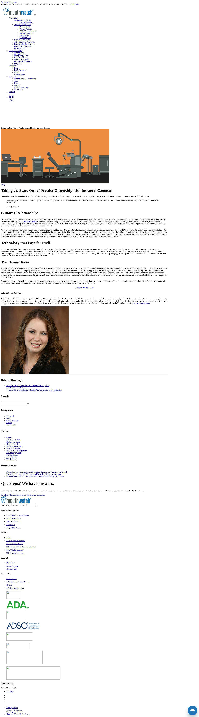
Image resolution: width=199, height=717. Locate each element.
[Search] (28, 403)
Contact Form (11, 579)
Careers (17, 85)
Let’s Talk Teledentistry (23, 46)
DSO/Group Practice (14, 446)
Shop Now (75, 4)
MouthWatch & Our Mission (25, 79)
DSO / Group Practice (28, 31)
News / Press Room (21, 87)
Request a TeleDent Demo (24, 44)
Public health (11, 457)
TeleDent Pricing (26, 22)
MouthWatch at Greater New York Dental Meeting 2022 (27, 386)
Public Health (25, 27)
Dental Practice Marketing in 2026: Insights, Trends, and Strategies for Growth (36, 472)
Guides (16, 72)
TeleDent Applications (22, 25)
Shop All (17, 64)
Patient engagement (13, 453)
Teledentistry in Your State (24, 42)
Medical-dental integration (16, 451)
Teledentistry (11, 459)
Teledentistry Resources (15, 553)
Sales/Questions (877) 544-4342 (18, 582)
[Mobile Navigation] (35, 14)
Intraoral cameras (13, 448)
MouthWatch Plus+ (21, 55)
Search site (5, 505)
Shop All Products (13, 528)
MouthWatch (19, 53)
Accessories (10, 525)
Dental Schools (25, 38)
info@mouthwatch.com (15, 588)
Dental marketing (13, 442)
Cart (11, 98)
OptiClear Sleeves (21, 57)
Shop (12, 100)
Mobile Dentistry (26, 33)
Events (16, 83)
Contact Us (18, 90)
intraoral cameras (30, 222)
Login (11, 96)
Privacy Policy (12, 708)
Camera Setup (11, 569)
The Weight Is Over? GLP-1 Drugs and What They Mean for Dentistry (33, 474)
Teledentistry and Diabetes (16, 388)
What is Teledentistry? (22, 40)
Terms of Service (13, 712)
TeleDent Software (13, 522)
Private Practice (26, 29)
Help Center (10, 563)
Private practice (12, 455)
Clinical (9, 438)
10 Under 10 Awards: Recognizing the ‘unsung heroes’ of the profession (34, 390)
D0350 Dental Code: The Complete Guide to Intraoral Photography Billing (35, 476)
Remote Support (12, 566)
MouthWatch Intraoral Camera (17, 515)
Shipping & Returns (14, 710)
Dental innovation (13, 440)
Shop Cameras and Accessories (33, 495)
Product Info (11, 425)
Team (16, 81)
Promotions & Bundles (23, 61)
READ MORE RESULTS (84, 287)
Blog (16, 68)
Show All (10, 416)
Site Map (9, 691)
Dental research (12, 444)
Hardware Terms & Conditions (18, 714)
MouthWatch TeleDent (22, 20)
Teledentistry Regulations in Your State (20, 547)
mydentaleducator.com (141, 303)
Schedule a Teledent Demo (11, 495)
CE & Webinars (20, 70)
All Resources (19, 74)
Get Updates (7, 683)
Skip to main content (8, 2)
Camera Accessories (21, 59)
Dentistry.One (19, 48)
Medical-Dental (25, 35)
